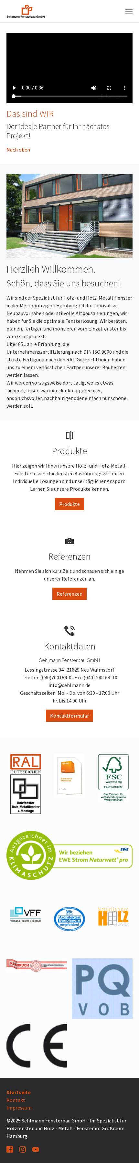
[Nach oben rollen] (125, 1149)
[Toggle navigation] (129, 11)
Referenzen (69, 594)
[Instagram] (23, 1149)
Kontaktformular (69, 715)
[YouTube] (36, 1149)
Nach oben (18, 149)
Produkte (69, 504)
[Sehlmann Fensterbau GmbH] (25, 11)
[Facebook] (10, 1149)
